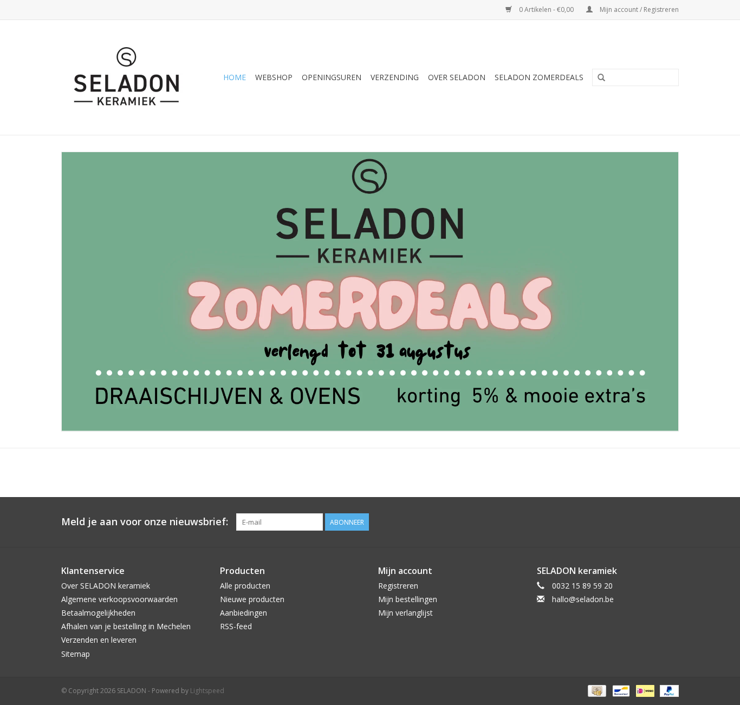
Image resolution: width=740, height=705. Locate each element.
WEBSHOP (274, 77)
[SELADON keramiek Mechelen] (130, 77)
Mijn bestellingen (407, 599)
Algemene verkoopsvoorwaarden (119, 599)
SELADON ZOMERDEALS (539, 77)
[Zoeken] (601, 78)
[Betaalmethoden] (596, 690)
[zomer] (370, 291)
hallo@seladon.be (583, 599)
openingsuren (331, 77)
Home (234, 77)
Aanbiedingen (243, 613)
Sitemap (75, 654)
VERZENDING (395, 77)
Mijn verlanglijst (405, 613)
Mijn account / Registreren (638, 9)
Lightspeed (207, 690)
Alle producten (245, 585)
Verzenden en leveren (99, 640)
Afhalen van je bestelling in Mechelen (126, 626)
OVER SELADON (456, 77)
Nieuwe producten (252, 599)
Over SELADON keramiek (105, 585)
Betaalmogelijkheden (98, 613)
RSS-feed (236, 626)
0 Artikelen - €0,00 (546, 9)
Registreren (398, 585)
